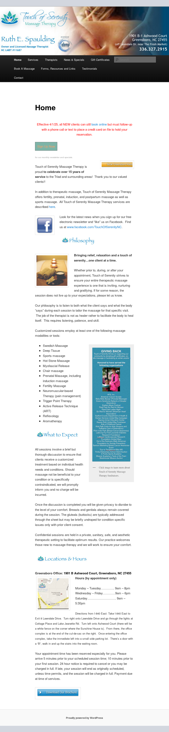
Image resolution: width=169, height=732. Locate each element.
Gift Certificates (100, 60)
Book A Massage (24, 68)
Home (17, 60)
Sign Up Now (46, 146)
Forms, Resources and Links (58, 68)
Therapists (51, 60)
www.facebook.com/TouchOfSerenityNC (94, 227)
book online (99, 124)
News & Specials (74, 60)
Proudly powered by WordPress (84, 718)
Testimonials (89, 68)
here (52, 206)
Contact (18, 78)
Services (33, 60)
